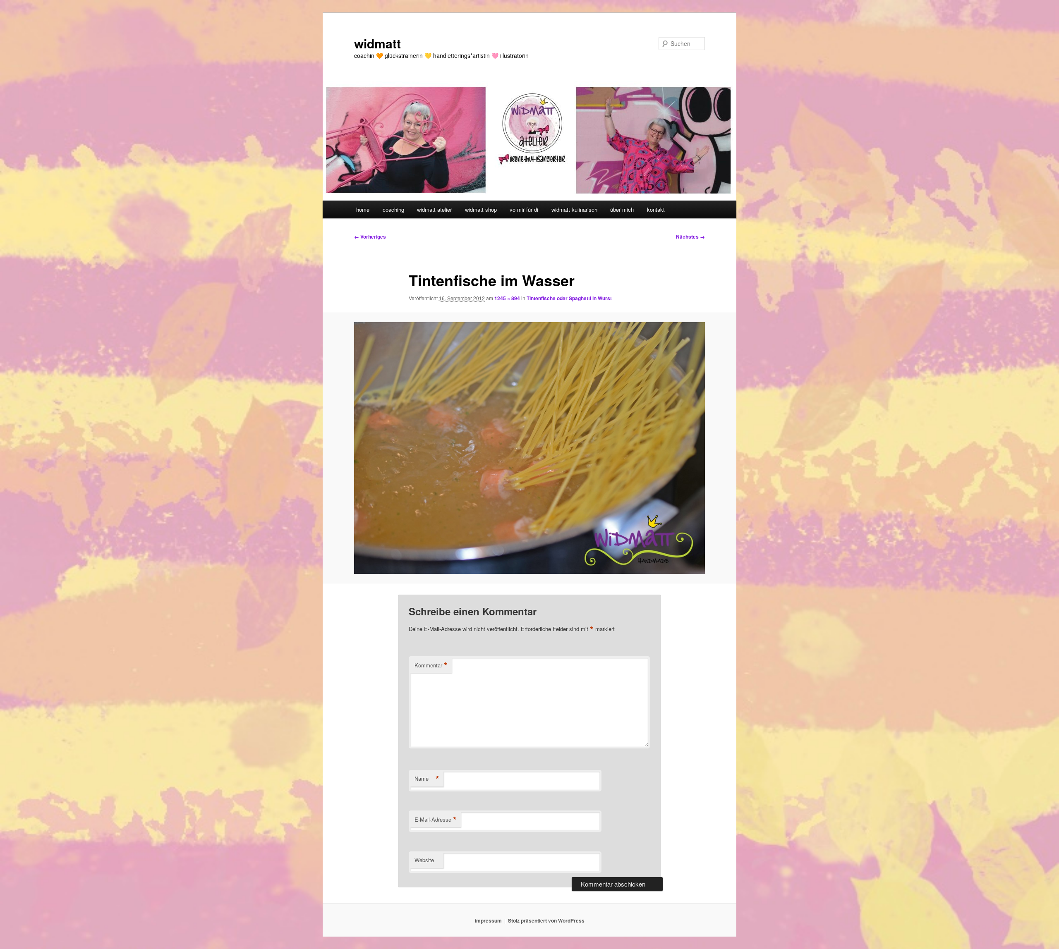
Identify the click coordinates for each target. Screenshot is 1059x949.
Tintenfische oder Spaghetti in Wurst (569, 298)
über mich (622, 209)
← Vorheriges (370, 236)
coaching (393, 209)
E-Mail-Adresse (435, 819)
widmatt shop (481, 209)
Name (426, 778)
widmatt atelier (434, 209)
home (362, 209)
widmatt (377, 43)
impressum (488, 920)
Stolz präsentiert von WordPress (546, 920)
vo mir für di (524, 209)
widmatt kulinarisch (574, 209)
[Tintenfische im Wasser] (529, 448)
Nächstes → (690, 236)
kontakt (656, 209)
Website (424, 860)
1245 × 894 (507, 298)
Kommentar (431, 665)
